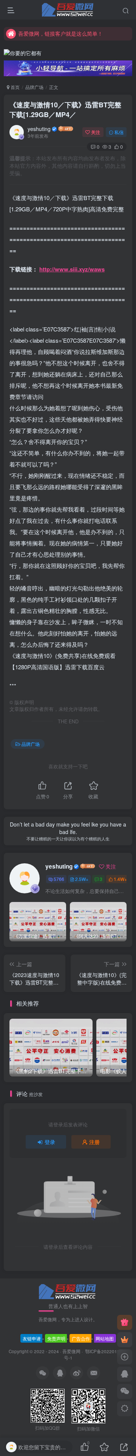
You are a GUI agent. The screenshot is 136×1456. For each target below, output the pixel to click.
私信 (119, 132)
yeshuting (39, 129)
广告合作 (81, 1338)
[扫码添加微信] (124, 1391)
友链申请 (32, 1338)
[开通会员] (124, 1339)
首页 (14, 87)
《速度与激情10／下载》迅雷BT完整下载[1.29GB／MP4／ (65, 109)
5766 (59, 879)
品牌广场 (34, 87)
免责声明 (56, 1338)
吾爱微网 (71, 1351)
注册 (94, 1142)
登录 (50, 1142)
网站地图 (105, 1338)
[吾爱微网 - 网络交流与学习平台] (68, 1290)
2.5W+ (81, 879)
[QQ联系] (124, 1374)
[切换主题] (124, 1408)
